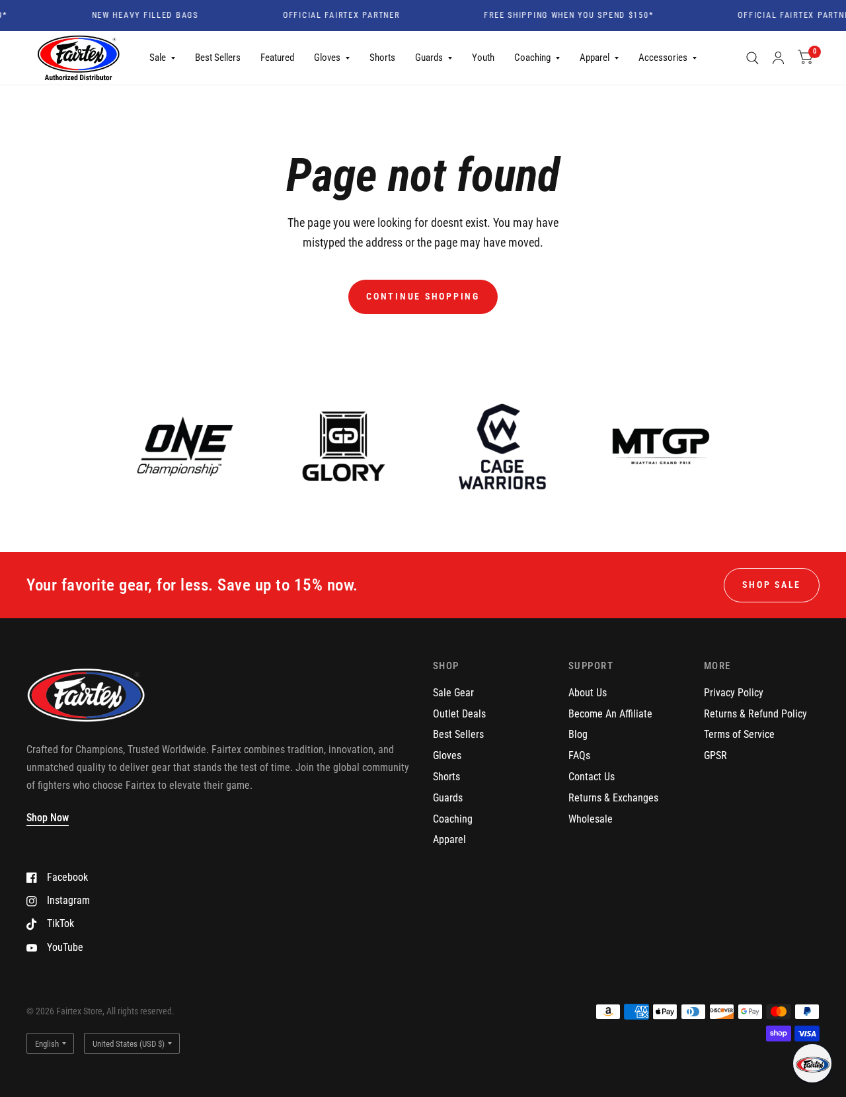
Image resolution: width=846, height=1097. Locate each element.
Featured (277, 57)
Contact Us (591, 776)
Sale (157, 57)
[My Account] (778, 58)
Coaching (532, 57)
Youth (483, 57)
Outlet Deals (459, 714)
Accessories (662, 57)
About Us (587, 692)
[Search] (752, 58)
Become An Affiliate (610, 714)
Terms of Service (739, 734)
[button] (812, 1063)
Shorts (382, 57)
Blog (578, 734)
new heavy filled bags (136, 16)
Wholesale (590, 819)
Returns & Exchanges (613, 798)
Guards (429, 57)
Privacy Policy (733, 692)
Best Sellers (218, 57)
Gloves (327, 57)
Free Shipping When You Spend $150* (560, 16)
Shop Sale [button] (771, 584)
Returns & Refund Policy (755, 714)
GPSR (715, 755)
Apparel (594, 57)
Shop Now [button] (47, 817)
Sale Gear (453, 692)
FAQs (579, 755)
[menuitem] (162, 58)
